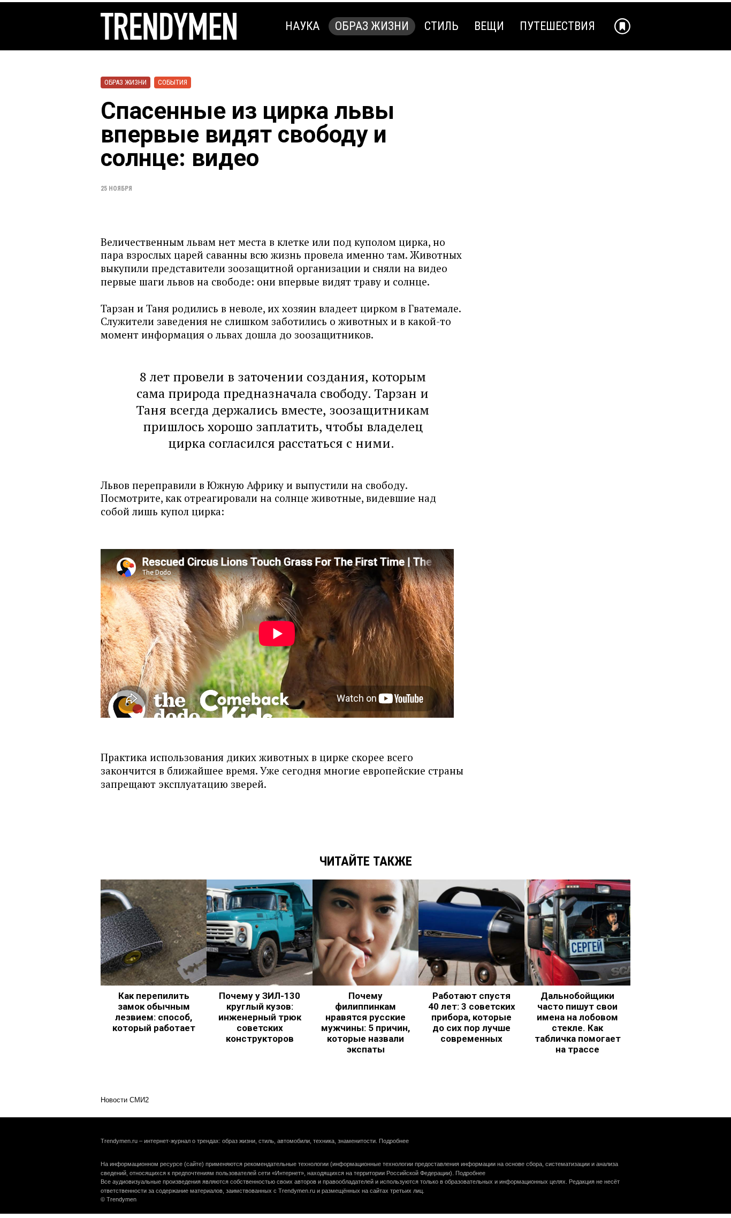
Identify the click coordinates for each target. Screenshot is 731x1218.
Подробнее (394, 1141)
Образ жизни (372, 26)
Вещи (489, 26)
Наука (302, 26)
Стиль (441, 26)
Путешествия (557, 26)
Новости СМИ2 (125, 1100)
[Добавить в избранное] (622, 26)
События (172, 82)
